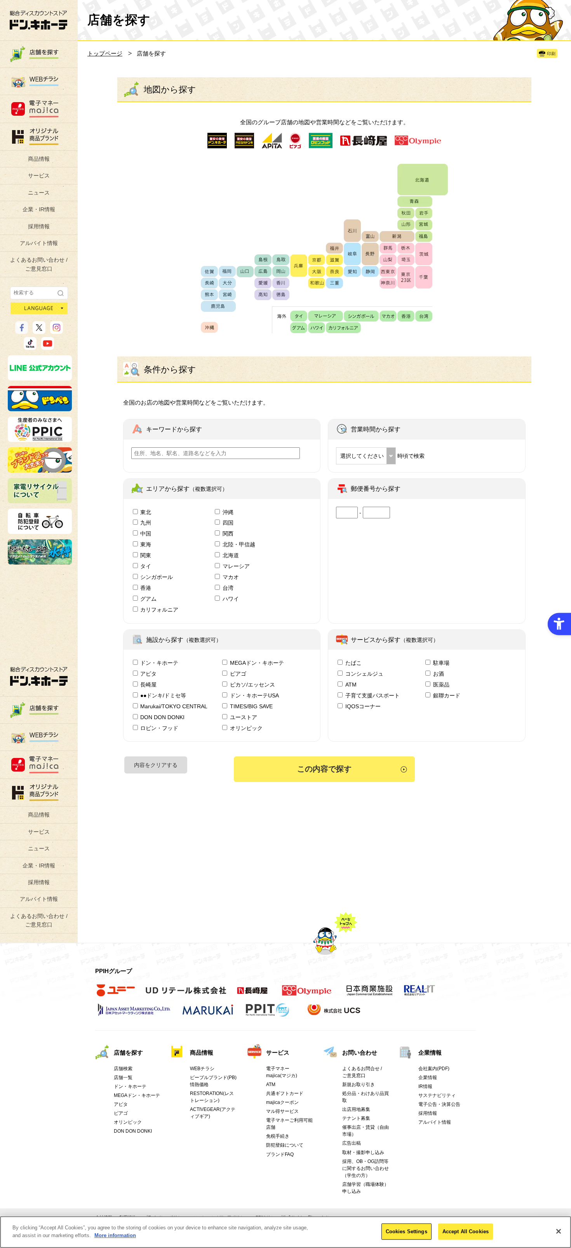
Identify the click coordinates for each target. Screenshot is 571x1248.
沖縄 (228, 512)
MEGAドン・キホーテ (257, 663)
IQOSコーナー (363, 706)
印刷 (551, 53)
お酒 (438, 674)
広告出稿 (351, 1143)
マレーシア (236, 566)
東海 (145, 544)
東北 (145, 512)
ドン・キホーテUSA (254, 695)
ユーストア (243, 717)
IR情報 (425, 1086)
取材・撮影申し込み (363, 1152)
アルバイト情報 (39, 243)
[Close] (558, 1231)
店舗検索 (123, 1068)
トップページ (104, 53)
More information (115, 1235)
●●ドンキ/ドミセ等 (163, 695)
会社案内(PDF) (433, 1068)
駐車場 (441, 663)
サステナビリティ (437, 1095)
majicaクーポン (282, 1102)
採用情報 (39, 226)
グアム (148, 599)
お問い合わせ (359, 1052)
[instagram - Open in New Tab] (56, 330)
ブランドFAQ (280, 1154)
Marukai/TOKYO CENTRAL (173, 706)
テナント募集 (356, 1118)
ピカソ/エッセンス (252, 684)
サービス (39, 175)
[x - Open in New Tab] (39, 330)
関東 (145, 555)
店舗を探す (128, 1052)
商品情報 (39, 159)
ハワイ (231, 599)
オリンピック (246, 728)
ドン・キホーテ (159, 663)
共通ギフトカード (284, 1093)
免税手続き (277, 1136)
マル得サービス (282, 1111)
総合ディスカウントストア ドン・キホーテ (39, 676)
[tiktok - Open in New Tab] (30, 346)
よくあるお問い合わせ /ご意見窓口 (39, 264)
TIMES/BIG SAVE (251, 706)
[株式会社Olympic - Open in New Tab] (307, 994)
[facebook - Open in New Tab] (21, 330)
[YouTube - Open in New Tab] (47, 346)
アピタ (148, 674)
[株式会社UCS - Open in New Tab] (334, 1014)
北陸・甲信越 (239, 544)
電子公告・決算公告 (439, 1104)
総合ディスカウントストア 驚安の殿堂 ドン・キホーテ (38, 20)
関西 (228, 533)
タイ (145, 566)
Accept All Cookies (465, 1231)
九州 (145, 523)
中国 (145, 533)
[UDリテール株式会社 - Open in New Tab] (186, 994)
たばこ (353, 663)
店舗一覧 (123, 1077)
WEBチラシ (202, 1068)
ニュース (39, 192)
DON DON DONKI (162, 717)
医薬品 (441, 684)
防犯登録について (284, 1145)
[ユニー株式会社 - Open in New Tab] (115, 994)
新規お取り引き (358, 1084)
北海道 (231, 555)
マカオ (231, 577)
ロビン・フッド (159, 728)
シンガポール (156, 577)
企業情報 (430, 1052)
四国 (228, 523)
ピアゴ (238, 674)
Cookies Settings (406, 1231)
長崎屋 (148, 684)
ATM (351, 684)
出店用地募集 (356, 1109)
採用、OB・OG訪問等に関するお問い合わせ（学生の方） (365, 1168)
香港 (145, 588)
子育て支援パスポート (372, 695)
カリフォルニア (159, 610)
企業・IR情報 (39, 209)
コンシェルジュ (364, 674)
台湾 (228, 588)
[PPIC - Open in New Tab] (40, 438)
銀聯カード (446, 695)
